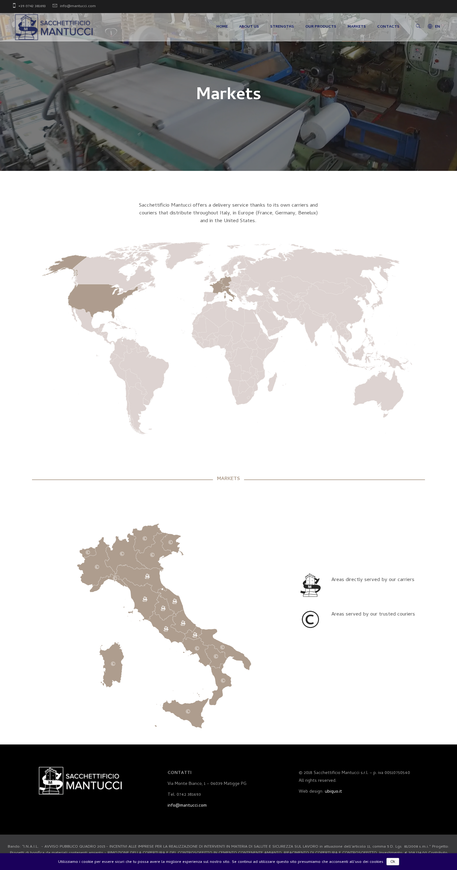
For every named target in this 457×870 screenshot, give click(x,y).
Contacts (388, 27)
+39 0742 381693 (32, 6)
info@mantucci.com (78, 6)
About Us (249, 27)
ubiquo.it (333, 791)
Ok (392, 861)
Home (222, 27)
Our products (320, 27)
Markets (357, 27)
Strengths (282, 27)
